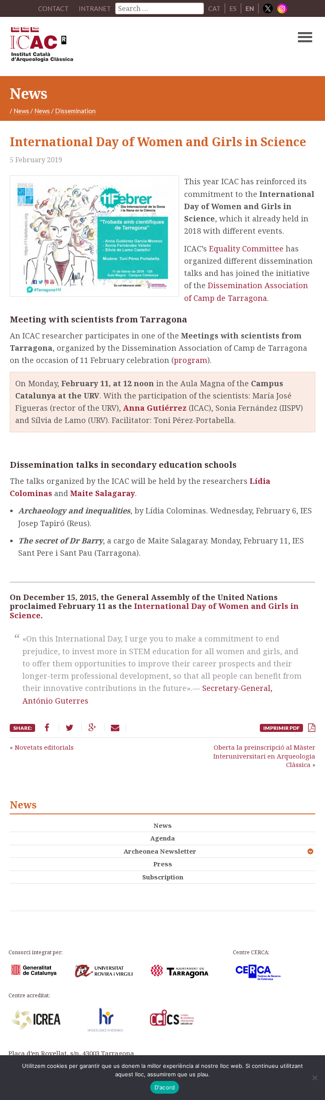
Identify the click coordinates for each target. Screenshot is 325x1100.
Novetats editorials (44, 747)
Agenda (162, 838)
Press (162, 864)
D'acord (164, 1087)
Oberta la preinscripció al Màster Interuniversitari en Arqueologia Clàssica (264, 756)
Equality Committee (246, 248)
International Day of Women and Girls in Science (154, 610)
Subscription (162, 877)
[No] (314, 1077)
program (190, 360)
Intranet (95, 8)
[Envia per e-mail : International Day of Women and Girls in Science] (115, 727)
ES (233, 8)
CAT (214, 8)
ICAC (130, 46)
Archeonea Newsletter (160, 851)
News (21, 111)
